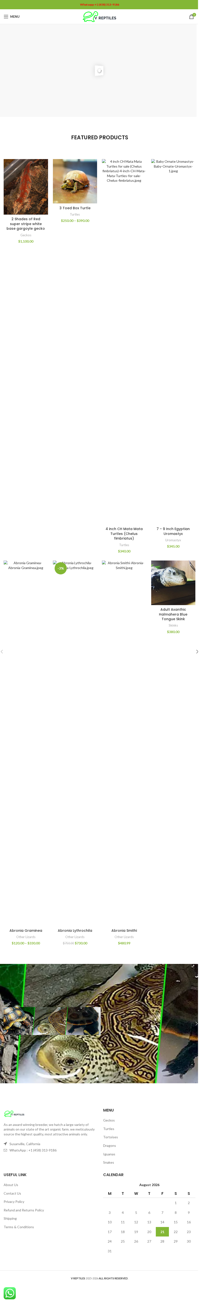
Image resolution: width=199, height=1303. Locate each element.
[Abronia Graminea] (26, 743)
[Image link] (14, 1113)
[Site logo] (99, 16)
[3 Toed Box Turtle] (75, 181)
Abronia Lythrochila (75, 930)
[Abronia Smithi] (124, 743)
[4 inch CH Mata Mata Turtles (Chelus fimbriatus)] (124, 341)
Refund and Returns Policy (24, 1210)
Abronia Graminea (25, 930)
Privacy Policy (14, 1201)
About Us (11, 1185)
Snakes (108, 1162)
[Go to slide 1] (97, 1078)
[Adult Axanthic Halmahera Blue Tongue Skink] (173, 583)
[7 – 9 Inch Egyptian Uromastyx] (173, 341)
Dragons (109, 1145)
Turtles (75, 214)
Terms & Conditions (19, 1227)
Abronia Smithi (124, 930)
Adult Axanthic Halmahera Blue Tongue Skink (173, 614)
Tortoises (110, 1137)
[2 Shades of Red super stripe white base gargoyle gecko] (26, 187)
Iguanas (109, 1154)
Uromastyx (173, 540)
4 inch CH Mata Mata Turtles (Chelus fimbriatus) (124, 533)
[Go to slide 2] (102, 1078)
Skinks (173, 625)
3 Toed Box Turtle (75, 208)
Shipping (10, 1218)
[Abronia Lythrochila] (75, 743)
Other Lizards (25, 937)
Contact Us (12, 1193)
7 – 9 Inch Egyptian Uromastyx (173, 531)
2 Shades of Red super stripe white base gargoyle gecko (26, 224)
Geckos (25, 235)
